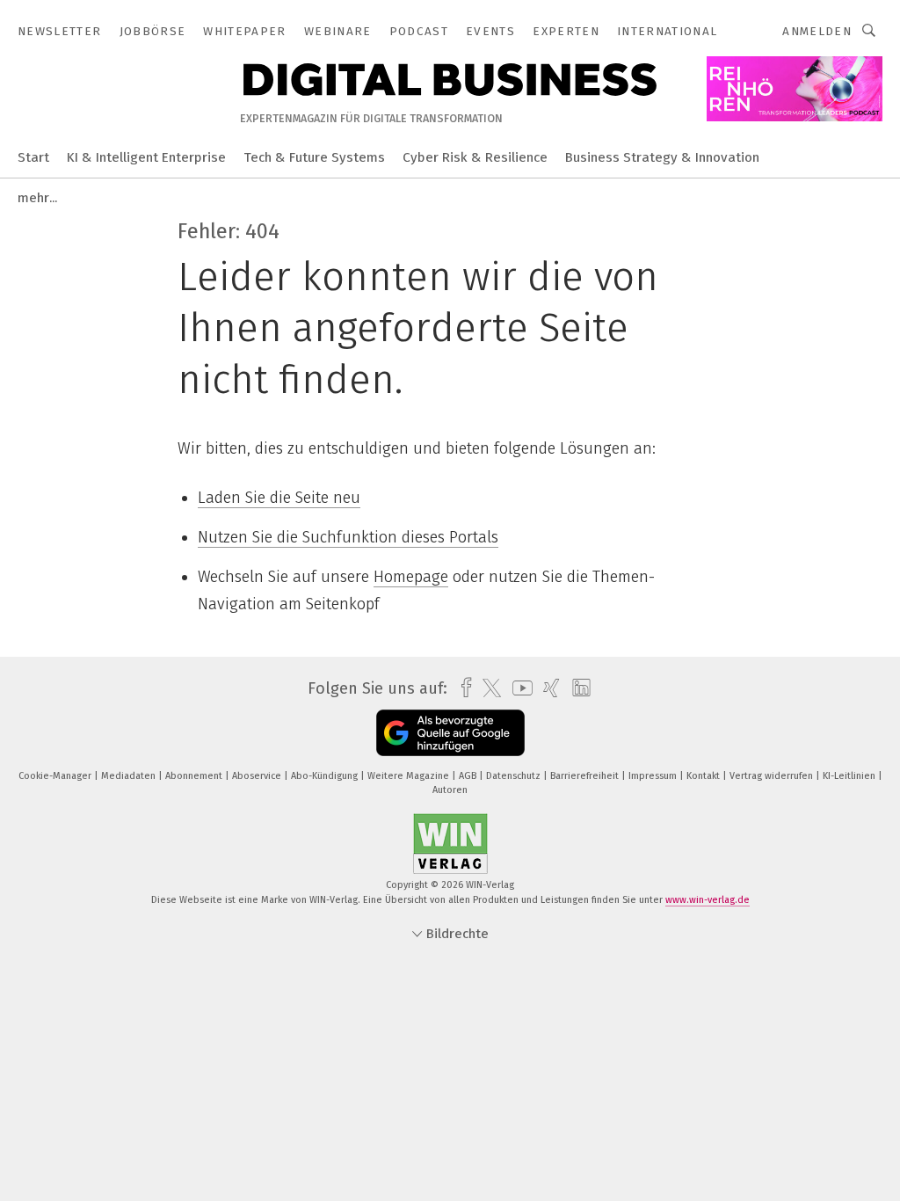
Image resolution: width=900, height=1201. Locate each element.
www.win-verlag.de (707, 900)
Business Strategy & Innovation (662, 157)
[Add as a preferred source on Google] (450, 733)
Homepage (411, 576)
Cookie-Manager (56, 776)
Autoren (450, 790)
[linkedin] (577, 688)
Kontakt (704, 776)
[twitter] (487, 688)
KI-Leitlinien (850, 776)
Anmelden (817, 31)
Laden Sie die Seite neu (279, 497)
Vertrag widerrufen (772, 776)
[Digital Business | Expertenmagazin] (33, 156)
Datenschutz (514, 776)
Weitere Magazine (409, 776)
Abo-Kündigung (325, 776)
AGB (469, 776)
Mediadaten (129, 776)
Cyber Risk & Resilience (475, 157)
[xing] (547, 688)
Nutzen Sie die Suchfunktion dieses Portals (348, 537)
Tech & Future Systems (314, 157)
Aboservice (258, 776)
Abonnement (195, 776)
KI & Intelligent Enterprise (146, 157)
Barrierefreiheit (585, 776)
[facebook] (462, 688)
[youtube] (518, 688)
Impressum (653, 776)
